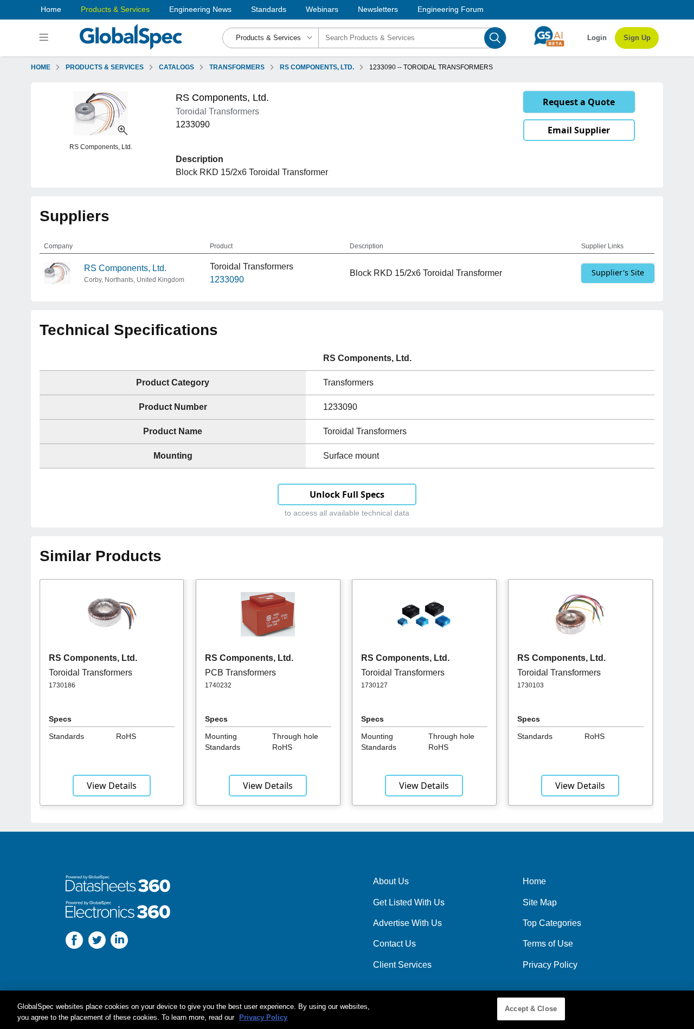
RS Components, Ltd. (125, 268)
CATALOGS (176, 67)
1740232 (218, 685)
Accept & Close (531, 1009)
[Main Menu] (45, 38)
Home (51, 9)
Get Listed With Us (409, 902)
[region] (347, 1010)
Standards (268, 9)
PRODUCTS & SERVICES (105, 67)
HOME (40, 67)
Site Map (540, 902)
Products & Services (115, 9)
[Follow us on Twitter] (97, 942)
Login (597, 38)
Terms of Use (548, 943)
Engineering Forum (450, 9)
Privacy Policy (550, 964)
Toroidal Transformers (90, 672)
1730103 (530, 685)
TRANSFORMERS (237, 67)
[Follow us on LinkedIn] (119, 942)
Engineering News (200, 9)
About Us (391, 881)
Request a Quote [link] (579, 102)
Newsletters (378, 9)
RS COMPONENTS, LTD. (317, 67)
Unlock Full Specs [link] (347, 494)
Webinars (322, 9)
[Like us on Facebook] (74, 942)
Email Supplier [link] (579, 130)
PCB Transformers (240, 672)
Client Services (402, 964)
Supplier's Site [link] (618, 272)
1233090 (227, 279)
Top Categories (552, 923)
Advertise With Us (407, 923)
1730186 (62, 685)
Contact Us (394, 943)
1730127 (374, 685)
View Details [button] (112, 786)
